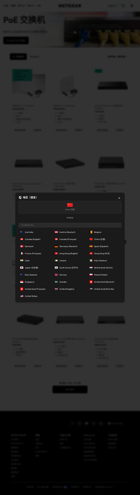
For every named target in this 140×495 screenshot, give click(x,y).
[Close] (119, 198)
